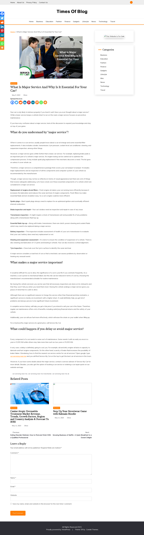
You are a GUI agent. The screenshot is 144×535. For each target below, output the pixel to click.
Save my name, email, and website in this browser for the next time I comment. (42, 504)
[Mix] (37, 102)
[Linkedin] (25, 102)
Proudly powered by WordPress (58, 529)
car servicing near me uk (60, 374)
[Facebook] (12, 102)
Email (12, 486)
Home (12, 2)
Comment (14, 453)
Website (13, 495)
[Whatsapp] (41, 102)
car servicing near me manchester (40, 374)
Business (39, 21)
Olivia (25, 95)
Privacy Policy (31, 2)
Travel (112, 21)
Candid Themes (92, 529)
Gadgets (76, 21)
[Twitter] (16, 102)
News (93, 21)
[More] (45, 102)
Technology (103, 21)
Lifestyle (85, 21)
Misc (102, 78)
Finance (67, 21)
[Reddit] (20, 102)
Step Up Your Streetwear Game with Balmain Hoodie (70, 412)
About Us (20, 2)
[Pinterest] (29, 102)
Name (13, 478)
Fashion (59, 21)
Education (49, 21)
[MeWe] (33, 102)
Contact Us (43, 2)
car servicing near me (18, 356)
